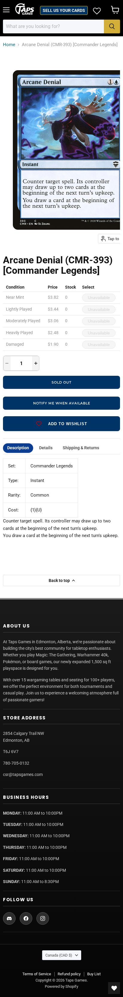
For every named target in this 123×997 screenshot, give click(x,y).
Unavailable (99, 297)
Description (18, 447)
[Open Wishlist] (114, 988)
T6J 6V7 (11, 751)
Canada (58, 955)
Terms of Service (36, 974)
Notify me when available (61, 403)
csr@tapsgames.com (23, 774)
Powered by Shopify (61, 986)
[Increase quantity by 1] (36, 363)
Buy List (94, 974)
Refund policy (69, 974)
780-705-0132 (16, 763)
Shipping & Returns (81, 447)
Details (46, 447)
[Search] (112, 26)
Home (9, 44)
